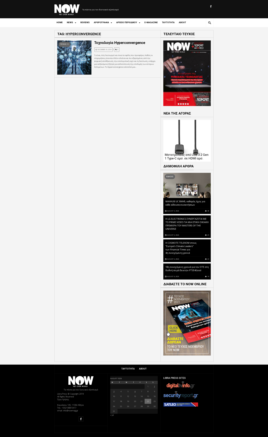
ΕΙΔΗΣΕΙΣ (170, 177)
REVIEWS (85, 22)
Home (60, 22)
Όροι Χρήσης (63, 399)
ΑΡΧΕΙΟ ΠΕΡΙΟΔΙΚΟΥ (126, 22)
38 (208, 211)
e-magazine (151, 22)
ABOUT (182, 22)
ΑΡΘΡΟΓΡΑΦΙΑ (101, 22)
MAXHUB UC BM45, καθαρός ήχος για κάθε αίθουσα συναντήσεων (185, 203)
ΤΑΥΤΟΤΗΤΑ (168, 22)
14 (208, 276)
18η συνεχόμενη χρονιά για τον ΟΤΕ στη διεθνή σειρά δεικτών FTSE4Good (187, 268)
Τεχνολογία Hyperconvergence (119, 43)
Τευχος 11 (64, 44)
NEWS (70, 22)
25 (208, 235)
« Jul (112, 415)
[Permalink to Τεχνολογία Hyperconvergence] (74, 57)
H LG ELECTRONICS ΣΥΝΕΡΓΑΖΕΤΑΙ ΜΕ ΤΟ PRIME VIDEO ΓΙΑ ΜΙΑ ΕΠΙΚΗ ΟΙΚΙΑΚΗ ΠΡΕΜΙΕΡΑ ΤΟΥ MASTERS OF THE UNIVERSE (187, 223)
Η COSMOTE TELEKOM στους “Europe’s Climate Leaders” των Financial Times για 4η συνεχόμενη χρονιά (181, 247)
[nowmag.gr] (67, 9)
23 (208, 259)
